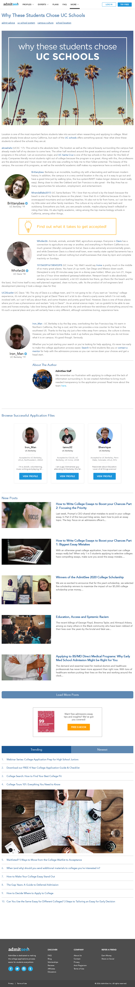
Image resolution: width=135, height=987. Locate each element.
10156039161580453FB (49, 265)
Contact (77, 959)
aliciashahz (7, 148)
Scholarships (53, 962)
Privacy (77, 962)
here (63, 385)
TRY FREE (124, 4)
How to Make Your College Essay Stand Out (31, 876)
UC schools (71, 137)
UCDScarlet (8, 292)
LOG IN (109, 4)
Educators (52, 972)
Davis (119, 241)
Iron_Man (37, 323)
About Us (78, 955)
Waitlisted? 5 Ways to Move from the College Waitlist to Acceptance (44, 859)
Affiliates (51, 969)
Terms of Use (79, 969)
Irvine (99, 265)
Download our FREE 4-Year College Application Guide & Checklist (43, 767)
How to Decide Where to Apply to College (30, 893)
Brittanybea (37, 172)
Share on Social (108, 959)
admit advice (8, 22)
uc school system (26, 22)
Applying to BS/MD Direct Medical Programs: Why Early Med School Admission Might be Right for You (93, 658)
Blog (50, 959)
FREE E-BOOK (78, 727)
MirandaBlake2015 (41, 192)
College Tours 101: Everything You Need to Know (33, 784)
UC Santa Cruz (65, 155)
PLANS (56, 4)
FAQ (65, 4)
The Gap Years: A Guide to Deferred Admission (32, 884)
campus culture (46, 22)
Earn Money (106, 955)
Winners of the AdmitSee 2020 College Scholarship (90, 577)
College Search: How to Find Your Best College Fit (34, 776)
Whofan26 (42, 241)
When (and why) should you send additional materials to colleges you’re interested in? (53, 868)
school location (63, 22)
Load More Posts (67, 695)
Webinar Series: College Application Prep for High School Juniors (42, 759)
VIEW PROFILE (30, 476)
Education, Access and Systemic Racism (82, 617)
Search (85, 347)
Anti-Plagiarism (80, 965)
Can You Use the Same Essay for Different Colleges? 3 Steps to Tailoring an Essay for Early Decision (61, 901)
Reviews (51, 965)
